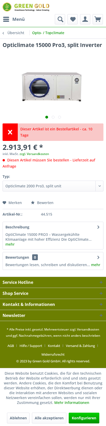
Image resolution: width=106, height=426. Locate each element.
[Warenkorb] (98, 19)
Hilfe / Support (31, 345)
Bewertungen (17, 257)
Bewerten (45, 202)
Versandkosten (88, 329)
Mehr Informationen (71, 402)
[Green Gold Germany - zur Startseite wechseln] (26, 7)
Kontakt (54, 345)
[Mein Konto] (85, 19)
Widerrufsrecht (53, 354)
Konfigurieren (84, 417)
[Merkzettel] (72, 19)
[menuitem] (13, 19)
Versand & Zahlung (80, 345)
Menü (18, 19)
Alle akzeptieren (49, 417)
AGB (10, 345)
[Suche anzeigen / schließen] (60, 19)
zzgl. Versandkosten (34, 154)
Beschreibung (17, 227)
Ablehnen (18, 417)
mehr (10, 244)
